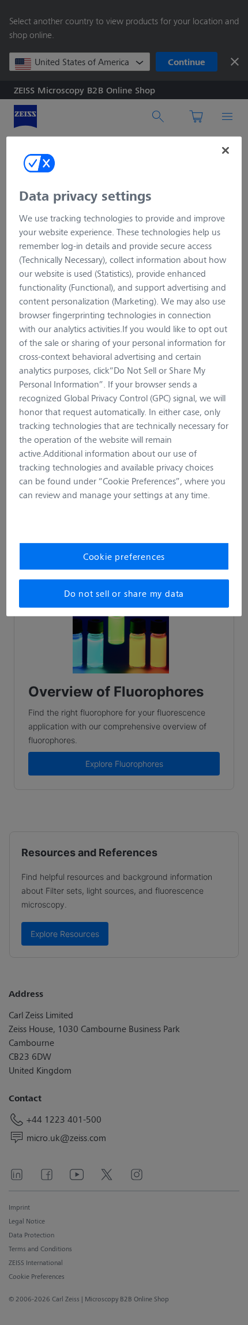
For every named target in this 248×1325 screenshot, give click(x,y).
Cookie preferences (124, 556)
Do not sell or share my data (124, 593)
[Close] (225, 150)
